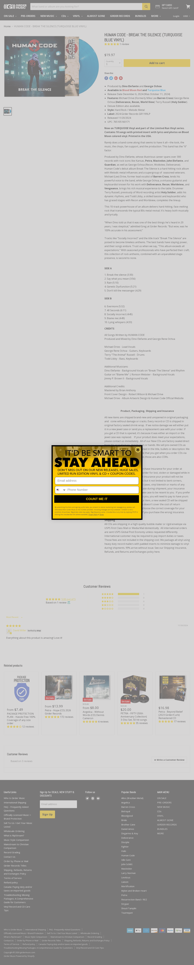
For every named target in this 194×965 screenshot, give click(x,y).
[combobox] (60, 490)
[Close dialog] (138, 449)
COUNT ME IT (96, 499)
